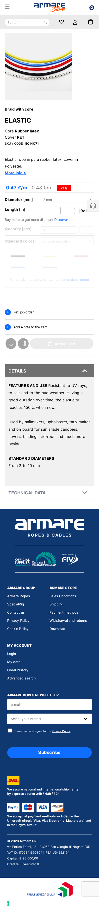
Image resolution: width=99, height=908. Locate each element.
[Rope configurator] (91, 7)
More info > (15, 172)
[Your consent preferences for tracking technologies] (8, 903)
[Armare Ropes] (49, 7)
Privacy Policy (18, 620)
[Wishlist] (61, 22)
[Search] (45, 22)
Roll (83, 210)
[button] (11, 343)
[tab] (49, 370)
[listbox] (67, 199)
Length (11, 209)
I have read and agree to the (42, 731)
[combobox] (49, 719)
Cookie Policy (18, 629)
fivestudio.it (30, 864)
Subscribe (49, 752)
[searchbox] (49, 719)
